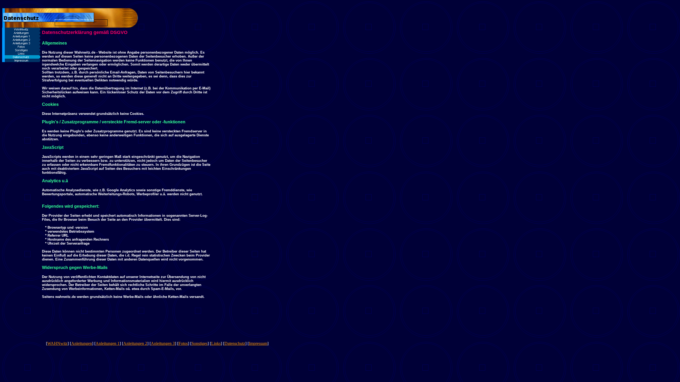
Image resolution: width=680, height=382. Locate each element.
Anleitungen (81, 343)
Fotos (183, 343)
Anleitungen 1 (108, 343)
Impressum (258, 343)
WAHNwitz (57, 343)
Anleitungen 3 (163, 343)
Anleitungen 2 (135, 343)
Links (216, 343)
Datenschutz (234, 343)
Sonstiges (199, 343)
